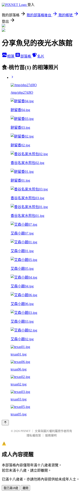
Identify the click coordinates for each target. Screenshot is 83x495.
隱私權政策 (34, 435)
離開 (25, 488)
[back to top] (5, 422)
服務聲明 (51, 435)
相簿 (11, 56)
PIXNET (26, 431)
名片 (40, 56)
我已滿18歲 (11, 488)
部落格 (26, 56)
